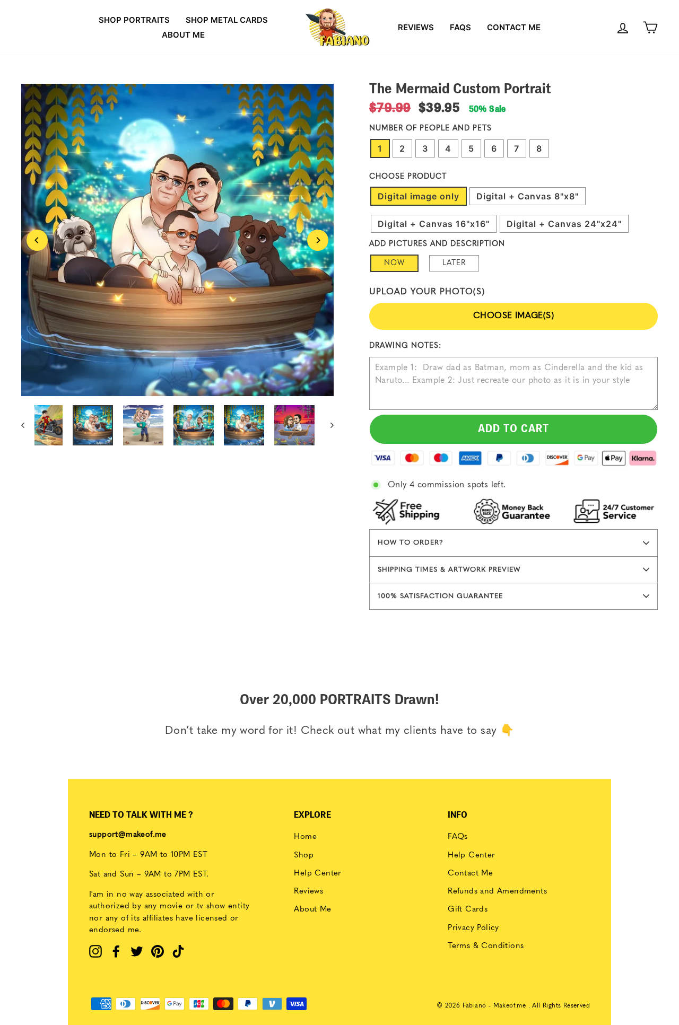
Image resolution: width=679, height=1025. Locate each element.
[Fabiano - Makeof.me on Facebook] (116, 951)
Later (454, 263)
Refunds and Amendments (497, 892)
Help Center (317, 874)
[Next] (317, 240)
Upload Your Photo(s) (427, 292)
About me (183, 35)
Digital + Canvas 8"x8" (527, 196)
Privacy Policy (473, 928)
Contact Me (470, 874)
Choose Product (408, 176)
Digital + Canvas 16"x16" (434, 223)
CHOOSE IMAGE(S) (513, 316)
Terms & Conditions (486, 946)
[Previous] (37, 240)
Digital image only (418, 196)
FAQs (458, 837)
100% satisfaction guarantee (440, 596)
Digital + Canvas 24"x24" (564, 223)
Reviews (416, 27)
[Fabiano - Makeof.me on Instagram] (95, 951)
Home (305, 837)
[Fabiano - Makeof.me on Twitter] (136, 951)
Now (394, 263)
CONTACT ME (514, 27)
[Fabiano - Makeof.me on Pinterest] (157, 951)
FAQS (460, 27)
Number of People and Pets (430, 128)
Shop (304, 856)
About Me (312, 910)
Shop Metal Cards (227, 20)
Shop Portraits (134, 20)
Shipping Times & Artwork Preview (449, 569)
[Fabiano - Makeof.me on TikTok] (178, 951)
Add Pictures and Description (437, 244)
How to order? (410, 542)
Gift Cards (468, 910)
